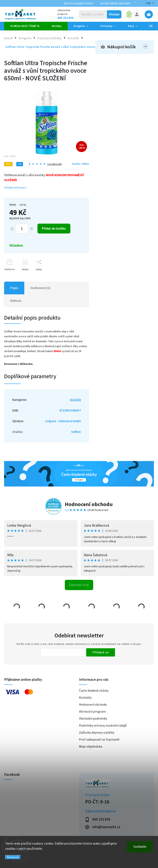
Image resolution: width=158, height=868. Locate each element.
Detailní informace (15, 188)
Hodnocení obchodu (89, 504)
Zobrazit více (79, 585)
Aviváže (75, 400)
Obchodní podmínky (93, 718)
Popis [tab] (14, 288)
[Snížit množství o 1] (12, 229)
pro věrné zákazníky (115, 3)
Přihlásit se (101, 652)
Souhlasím (139, 847)
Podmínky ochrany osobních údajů (103, 725)
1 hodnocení (54, 164)
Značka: (80, 164)
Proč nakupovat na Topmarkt (99, 739)
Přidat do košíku (54, 228)
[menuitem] (25, 26)
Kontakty (85, 697)
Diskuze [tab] (15, 300)
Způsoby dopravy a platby (96, 732)
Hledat (114, 14)
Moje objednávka (90, 746)
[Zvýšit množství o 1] (31, 229)
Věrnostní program (92, 711)
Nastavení (13, 857)
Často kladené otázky (78, 3)
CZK (148, 3)
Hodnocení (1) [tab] (40, 288)
